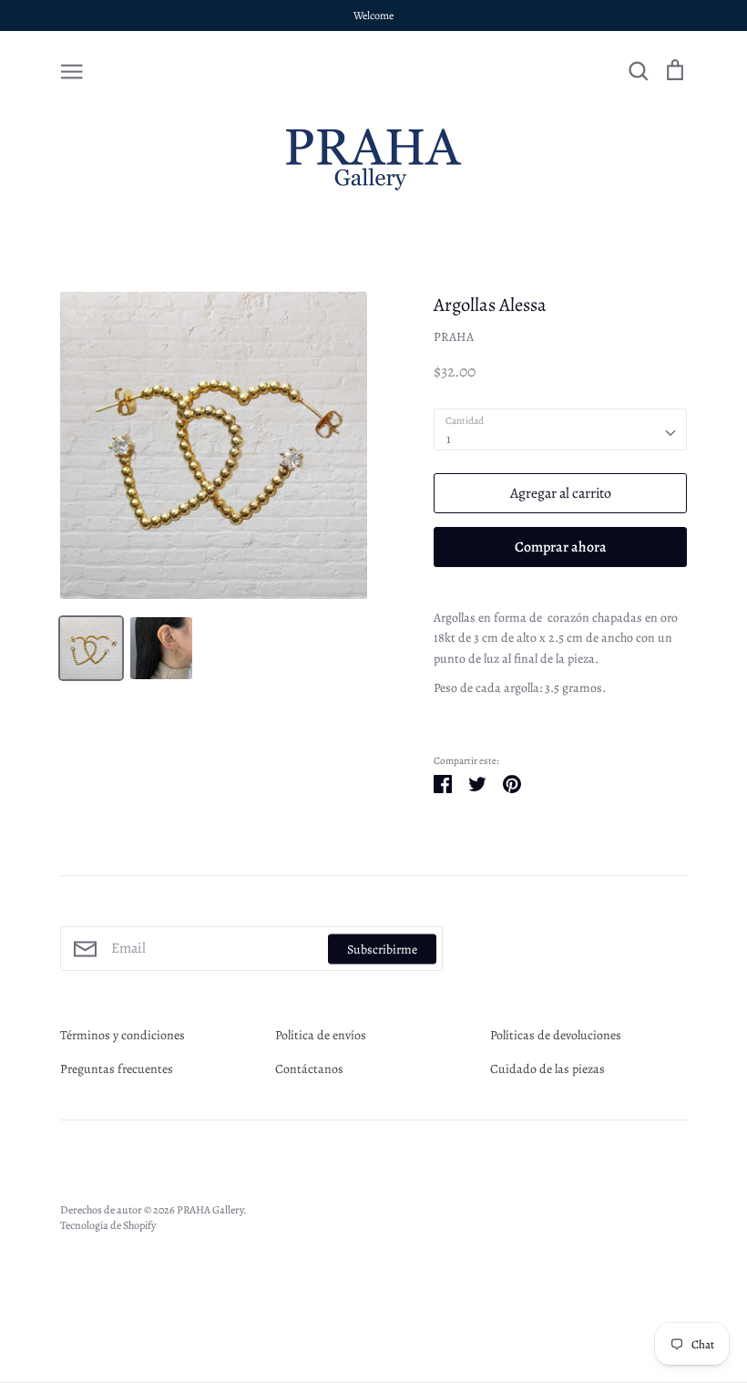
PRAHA (454, 337)
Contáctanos (309, 1069)
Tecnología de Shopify (108, 1225)
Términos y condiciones (122, 1035)
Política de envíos (320, 1035)
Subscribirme (382, 948)
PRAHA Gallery (210, 1209)
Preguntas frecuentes (116, 1069)
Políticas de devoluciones (555, 1035)
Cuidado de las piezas (547, 1069)
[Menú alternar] (72, 70)
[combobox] (560, 429)
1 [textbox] (448, 439)
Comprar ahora (561, 546)
